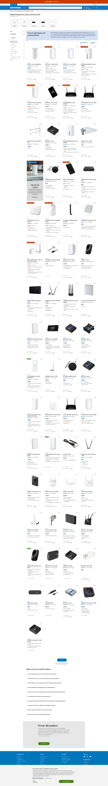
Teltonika (61, 35)
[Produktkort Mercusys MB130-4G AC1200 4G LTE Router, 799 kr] (35, 328)
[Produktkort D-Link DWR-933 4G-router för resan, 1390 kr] (35, 481)
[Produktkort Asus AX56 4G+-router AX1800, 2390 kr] (89, 519)
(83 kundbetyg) (35, 604)
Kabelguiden (64, 756)
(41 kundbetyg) (53, 65)
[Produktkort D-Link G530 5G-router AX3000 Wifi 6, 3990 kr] (35, 53)
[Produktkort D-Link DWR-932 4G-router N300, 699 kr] (53, 555)
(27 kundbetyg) (89, 531)
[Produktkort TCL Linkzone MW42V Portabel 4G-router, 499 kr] (35, 290)
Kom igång (34, 197)
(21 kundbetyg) (89, 567)
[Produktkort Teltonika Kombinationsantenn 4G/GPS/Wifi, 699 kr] (53, 169)
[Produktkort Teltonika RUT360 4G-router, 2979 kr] (71, 592)
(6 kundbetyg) (71, 223)
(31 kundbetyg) (89, 457)
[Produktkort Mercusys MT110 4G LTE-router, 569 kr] (71, 519)
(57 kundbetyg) (35, 493)
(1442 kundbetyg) (72, 105)
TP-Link (52, 35)
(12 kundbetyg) (89, 604)
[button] (16, 16)
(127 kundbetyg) (72, 144)
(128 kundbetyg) (72, 65)
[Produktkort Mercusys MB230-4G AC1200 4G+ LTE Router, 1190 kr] (35, 443)
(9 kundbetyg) (53, 223)
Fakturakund (19, 758)
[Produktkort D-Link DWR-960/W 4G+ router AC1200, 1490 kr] (53, 404)
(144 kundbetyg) (72, 531)
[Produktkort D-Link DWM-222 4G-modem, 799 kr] (35, 592)
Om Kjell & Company (44, 756)
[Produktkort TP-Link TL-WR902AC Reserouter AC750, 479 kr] (89, 209)
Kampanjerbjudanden (66, 758)
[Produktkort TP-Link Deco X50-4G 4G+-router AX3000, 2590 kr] (89, 404)
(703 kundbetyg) (90, 104)
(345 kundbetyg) (54, 567)
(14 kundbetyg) (71, 340)
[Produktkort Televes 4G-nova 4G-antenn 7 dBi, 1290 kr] (53, 519)
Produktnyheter (65, 761)
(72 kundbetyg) (53, 303)
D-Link (55, 35)
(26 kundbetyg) (53, 340)
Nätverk (14, 37)
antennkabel (82, 37)
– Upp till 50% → (52, 1)
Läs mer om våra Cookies (37, 778)
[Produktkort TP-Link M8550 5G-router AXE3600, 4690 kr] (53, 328)
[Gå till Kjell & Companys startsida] (16, 8)
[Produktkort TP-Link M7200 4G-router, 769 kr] (89, 249)
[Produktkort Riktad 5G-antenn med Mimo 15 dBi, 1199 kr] (35, 130)
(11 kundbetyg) (35, 65)
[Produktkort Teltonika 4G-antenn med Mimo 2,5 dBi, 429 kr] (71, 365)
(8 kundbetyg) (71, 377)
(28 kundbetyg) (89, 377)
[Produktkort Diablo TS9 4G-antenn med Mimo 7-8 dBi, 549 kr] (89, 443)
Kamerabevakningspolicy (22, 761)
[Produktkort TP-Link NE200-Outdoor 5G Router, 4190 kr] (71, 249)
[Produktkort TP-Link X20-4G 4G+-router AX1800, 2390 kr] (71, 53)
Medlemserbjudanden (66, 759)
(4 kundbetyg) (53, 261)
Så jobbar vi (42, 759)
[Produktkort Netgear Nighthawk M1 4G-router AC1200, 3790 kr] (89, 592)
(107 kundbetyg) (90, 302)
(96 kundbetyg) (35, 144)
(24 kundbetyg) (71, 455)
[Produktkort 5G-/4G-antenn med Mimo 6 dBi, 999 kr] (89, 290)
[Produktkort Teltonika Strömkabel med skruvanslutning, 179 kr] (53, 249)
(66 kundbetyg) (53, 493)
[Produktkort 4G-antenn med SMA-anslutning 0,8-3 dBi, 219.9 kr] (71, 209)
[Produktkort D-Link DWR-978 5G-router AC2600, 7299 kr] (53, 481)
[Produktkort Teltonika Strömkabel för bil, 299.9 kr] (53, 592)
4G (83, 34)
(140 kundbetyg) (90, 416)
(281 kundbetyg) (36, 104)
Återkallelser (19, 764)
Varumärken (64, 762)
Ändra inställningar (35, 781)
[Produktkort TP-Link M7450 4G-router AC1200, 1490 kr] (53, 92)
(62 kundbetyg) (53, 416)
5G (86, 34)
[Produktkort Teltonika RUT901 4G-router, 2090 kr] (89, 328)
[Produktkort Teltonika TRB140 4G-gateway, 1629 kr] (71, 555)
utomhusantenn (69, 37)
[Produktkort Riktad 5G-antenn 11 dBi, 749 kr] (89, 130)
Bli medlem (44, 743)
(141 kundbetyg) (54, 104)
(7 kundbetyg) (71, 181)
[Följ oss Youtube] (90, 756)
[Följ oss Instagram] (87, 756)
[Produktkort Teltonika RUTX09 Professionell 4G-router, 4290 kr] (35, 629)
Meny (26, 7)
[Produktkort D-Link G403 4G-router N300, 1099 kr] (71, 481)
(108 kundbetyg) (36, 340)
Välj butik (34, 79)
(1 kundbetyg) (71, 261)
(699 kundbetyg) (72, 416)
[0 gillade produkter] (94, 7)
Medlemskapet (43, 758)
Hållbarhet (42, 761)
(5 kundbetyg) (53, 181)
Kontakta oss (19, 756)
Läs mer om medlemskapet (44, 735)
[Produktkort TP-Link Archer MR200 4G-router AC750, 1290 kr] (71, 404)
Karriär (41, 762)
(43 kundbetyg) (89, 142)
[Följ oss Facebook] (84, 756)
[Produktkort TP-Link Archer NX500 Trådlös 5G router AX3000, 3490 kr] (71, 130)
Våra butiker (42, 764)
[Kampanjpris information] (53, 68)
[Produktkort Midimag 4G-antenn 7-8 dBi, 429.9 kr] (53, 365)
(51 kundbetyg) (71, 493)
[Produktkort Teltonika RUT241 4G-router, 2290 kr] (89, 365)
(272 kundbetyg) (90, 67)
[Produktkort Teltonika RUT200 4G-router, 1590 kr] (71, 328)
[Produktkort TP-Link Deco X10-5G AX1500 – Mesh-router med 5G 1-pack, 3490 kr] (35, 404)
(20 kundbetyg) (53, 142)
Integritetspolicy (20, 759)
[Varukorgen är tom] (97, 7)
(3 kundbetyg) (35, 262)
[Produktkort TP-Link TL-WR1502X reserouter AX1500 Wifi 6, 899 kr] (89, 169)
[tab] (13, 5)
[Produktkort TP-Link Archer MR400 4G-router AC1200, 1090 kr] (89, 92)
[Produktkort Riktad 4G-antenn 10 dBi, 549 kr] (89, 555)
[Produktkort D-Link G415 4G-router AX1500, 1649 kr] (89, 481)
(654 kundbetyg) (90, 261)
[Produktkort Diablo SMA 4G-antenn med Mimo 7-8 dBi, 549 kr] (53, 290)
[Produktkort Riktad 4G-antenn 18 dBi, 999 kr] (35, 519)
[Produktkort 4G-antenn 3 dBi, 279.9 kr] (71, 443)
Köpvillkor (19, 762)
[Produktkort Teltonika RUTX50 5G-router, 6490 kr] (53, 130)
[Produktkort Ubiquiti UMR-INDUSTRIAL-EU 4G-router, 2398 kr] (71, 290)
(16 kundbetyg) (35, 223)
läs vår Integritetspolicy (47, 778)
